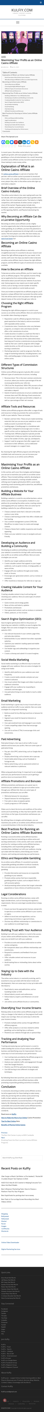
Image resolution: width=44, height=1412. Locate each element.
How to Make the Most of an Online (14, 1118)
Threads (4, 1316)
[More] (37, 141)
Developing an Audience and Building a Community (19, 98)
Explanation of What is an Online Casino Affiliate (18, 75)
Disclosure (11, 1403)
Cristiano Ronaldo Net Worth (11, 1296)
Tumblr (3, 1325)
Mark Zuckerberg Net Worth (10, 1298)
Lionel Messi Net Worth (9, 1293)
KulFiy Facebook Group (9, 1363)
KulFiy (14, 1114)
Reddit (3, 1327)
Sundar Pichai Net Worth (9, 1284)
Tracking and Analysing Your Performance (16, 129)
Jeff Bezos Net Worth (8, 1280)
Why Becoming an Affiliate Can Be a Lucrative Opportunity (21, 79)
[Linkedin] (24, 141)
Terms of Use (32, 1403)
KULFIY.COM (22, 10)
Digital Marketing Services (10, 1249)
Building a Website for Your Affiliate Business (17, 95)
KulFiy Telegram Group (9, 1365)
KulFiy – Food (6, 1347)
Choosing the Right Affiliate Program (15, 86)
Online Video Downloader (10, 1242)
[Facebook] (3, 141)
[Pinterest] (16, 141)
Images (3, 1226)
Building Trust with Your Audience (14, 122)
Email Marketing (9, 106)
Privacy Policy (26, 1401)
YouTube (4, 1318)
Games (3, 56)
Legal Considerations (10, 120)
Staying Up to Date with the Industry (15, 125)
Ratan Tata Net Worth (8, 1287)
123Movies (5, 1229)
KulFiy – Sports (6, 1349)
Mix (2, 1334)
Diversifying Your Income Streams (14, 127)
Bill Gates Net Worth (8, 1282)
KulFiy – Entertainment (9, 1356)
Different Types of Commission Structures (16, 89)
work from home (7, 238)
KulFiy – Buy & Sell (7, 1353)
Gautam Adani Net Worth (9, 1289)
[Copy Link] (32, 141)
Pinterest (4, 1322)
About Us (6, 1401)
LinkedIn (4, 1320)
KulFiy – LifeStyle (7, 1351)
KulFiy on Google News (9, 1360)
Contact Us (16, 1401)
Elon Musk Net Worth (8, 1278)
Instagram (4, 1311)
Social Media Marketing (11, 104)
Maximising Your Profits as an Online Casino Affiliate (19, 93)
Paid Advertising (9, 109)
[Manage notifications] (4, 1400)
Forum (3, 1224)
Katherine (5, 67)
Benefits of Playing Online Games (13, 1125)
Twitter (3, 1313)
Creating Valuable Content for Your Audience (17, 100)
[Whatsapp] (7, 141)
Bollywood (5, 1216)
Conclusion (6, 131)
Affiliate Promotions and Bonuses (14, 111)
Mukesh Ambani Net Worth (10, 1291)
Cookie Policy (21, 1403)
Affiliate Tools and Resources (13, 91)
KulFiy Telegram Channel (9, 1367)
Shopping (4, 1214)
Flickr (3, 1331)
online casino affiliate (11, 174)
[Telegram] (28, 141)
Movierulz (4, 1231)
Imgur (3, 1329)
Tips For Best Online (8, 1121)
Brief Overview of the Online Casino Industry (17, 77)
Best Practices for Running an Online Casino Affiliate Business (19, 114)
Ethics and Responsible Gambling (14, 118)
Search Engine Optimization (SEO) (14, 102)
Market (4, 1221)
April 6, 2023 (15, 67)
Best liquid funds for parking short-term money (17, 1195)
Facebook (4, 1309)
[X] (20, 141)
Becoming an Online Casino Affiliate (14, 82)
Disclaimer (36, 1401)
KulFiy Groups (6, 1358)
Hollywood (5, 1219)
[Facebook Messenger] (12, 141)
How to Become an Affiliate (12, 84)
